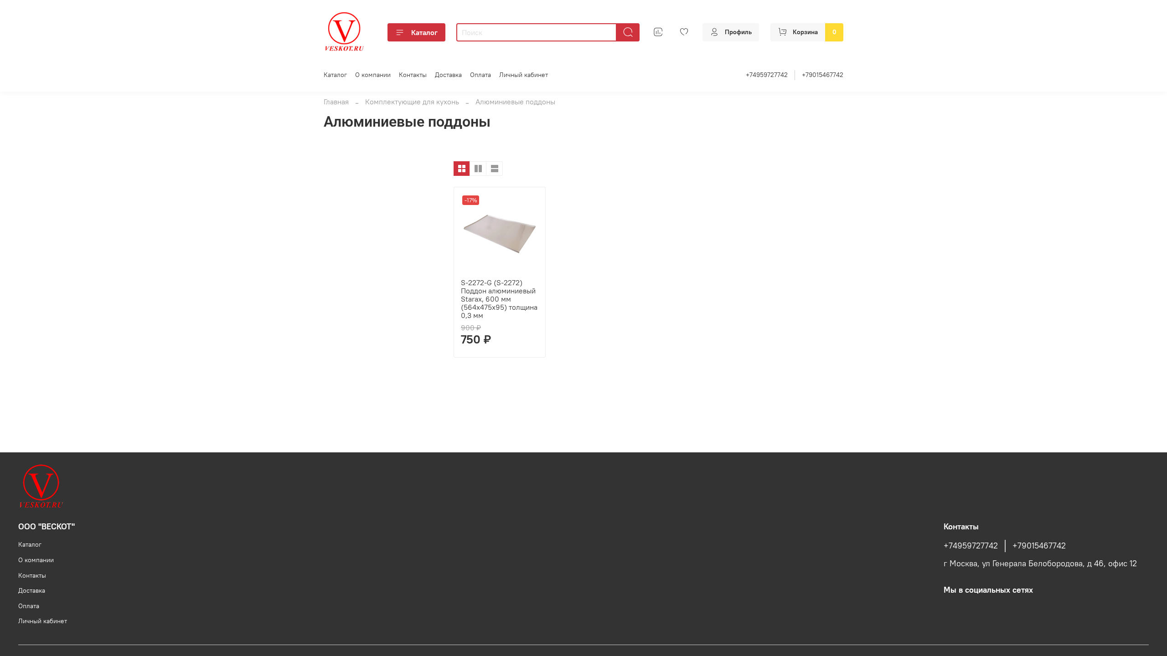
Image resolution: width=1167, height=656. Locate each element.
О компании (373, 75)
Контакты (413, 75)
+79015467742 (822, 75)
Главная (336, 101)
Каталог (424, 32)
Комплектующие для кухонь (412, 101)
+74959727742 (767, 75)
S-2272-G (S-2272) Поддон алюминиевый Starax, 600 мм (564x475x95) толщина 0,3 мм (499, 299)
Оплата (480, 75)
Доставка (448, 75)
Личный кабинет (523, 75)
